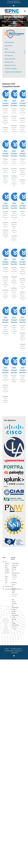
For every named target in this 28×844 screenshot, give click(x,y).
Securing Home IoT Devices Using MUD (14, 587)
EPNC (7, 649)
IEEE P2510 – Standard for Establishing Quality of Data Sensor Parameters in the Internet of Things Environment (14, 612)
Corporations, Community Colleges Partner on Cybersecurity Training (14, 569)
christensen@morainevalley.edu (14, 2)
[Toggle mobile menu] (25, 11)
